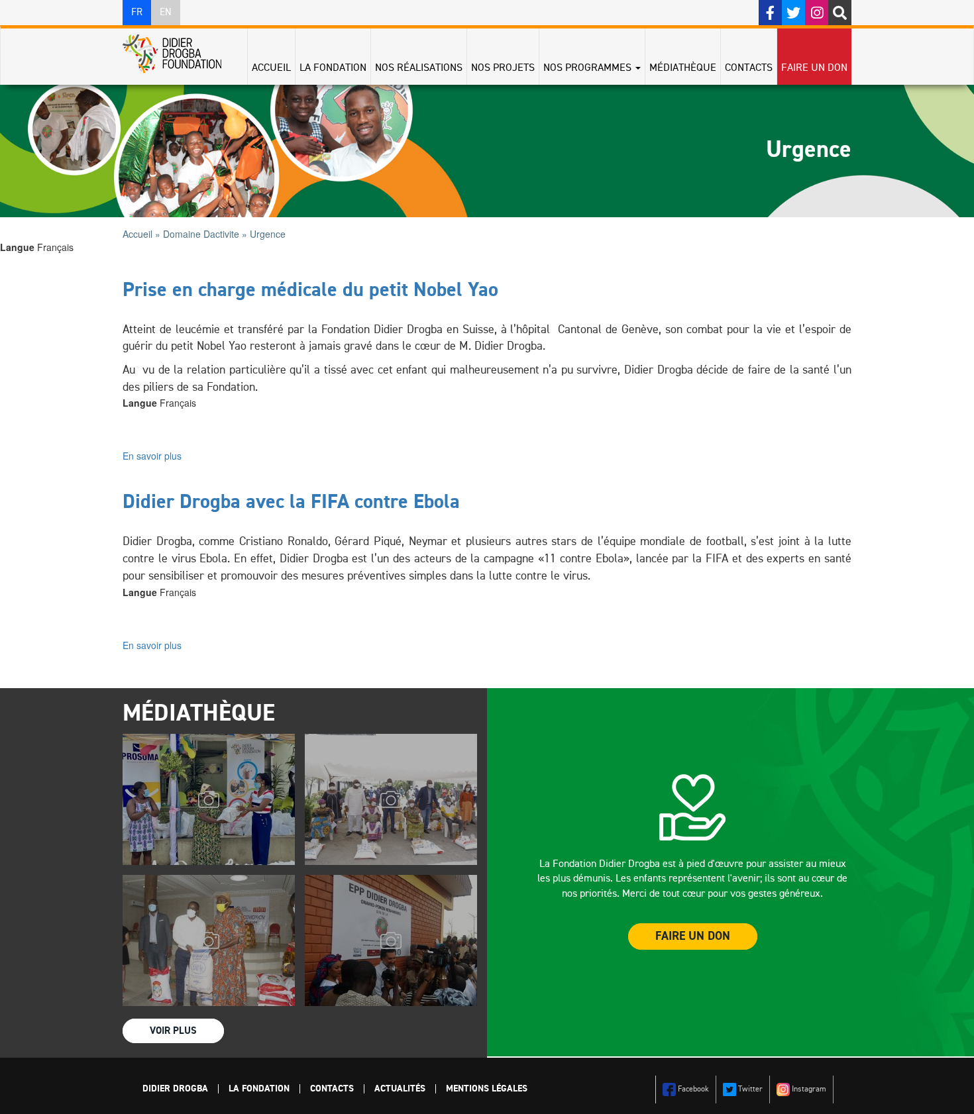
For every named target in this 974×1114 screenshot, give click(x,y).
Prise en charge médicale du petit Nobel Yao (310, 291)
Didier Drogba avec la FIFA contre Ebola (291, 503)
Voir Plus (173, 1031)
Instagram (808, 1089)
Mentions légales (486, 1088)
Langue (17, 247)
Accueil (271, 68)
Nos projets (503, 68)
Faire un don (814, 68)
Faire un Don (692, 936)
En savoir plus (152, 455)
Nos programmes (588, 68)
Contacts (749, 68)
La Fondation (332, 68)
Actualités (399, 1088)
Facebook (692, 1089)
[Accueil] (177, 54)
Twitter (749, 1089)
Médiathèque (682, 68)
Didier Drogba (175, 1088)
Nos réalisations (418, 68)
